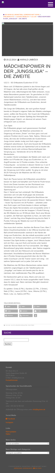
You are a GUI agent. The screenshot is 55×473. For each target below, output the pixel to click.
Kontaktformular (12, 380)
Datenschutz (27, 468)
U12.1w (8, 325)
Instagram (9, 422)
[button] (10, 306)
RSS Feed (31, 325)
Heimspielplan (11, 432)
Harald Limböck (29, 60)
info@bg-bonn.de (39, 409)
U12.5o (13, 325)
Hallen (8, 434)
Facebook (11, 419)
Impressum (18, 468)
